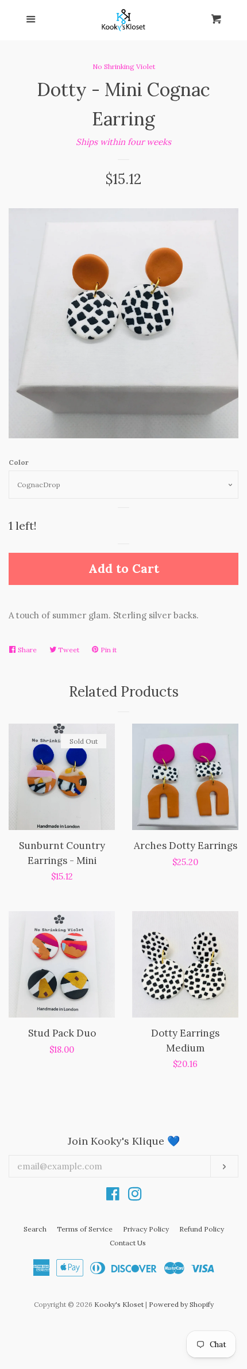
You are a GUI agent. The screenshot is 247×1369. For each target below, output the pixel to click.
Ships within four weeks (123, 141)
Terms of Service (85, 1229)
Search (35, 1229)
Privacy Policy (146, 1229)
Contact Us (128, 1242)
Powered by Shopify (181, 1304)
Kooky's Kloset (119, 1304)
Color (19, 462)
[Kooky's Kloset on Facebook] (113, 1196)
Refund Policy (201, 1229)
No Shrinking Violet (123, 66)
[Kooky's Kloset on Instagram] (135, 1196)
